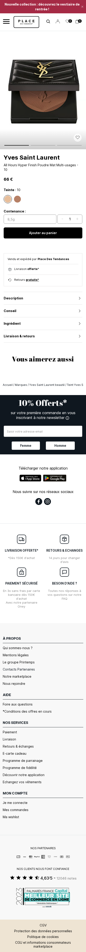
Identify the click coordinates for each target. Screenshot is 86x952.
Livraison (9, 739)
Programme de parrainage (23, 761)
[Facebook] (38, 501)
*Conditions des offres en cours (27, 711)
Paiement (10, 732)
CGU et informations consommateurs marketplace (43, 944)
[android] (55, 478)
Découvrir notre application (23, 775)
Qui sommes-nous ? (18, 648)
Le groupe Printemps (19, 662)
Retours (26, 279)
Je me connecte (15, 803)
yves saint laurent (32, 157)
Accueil (8, 385)
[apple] (30, 478)
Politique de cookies (43, 937)
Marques (21, 385)
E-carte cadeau (14, 753)
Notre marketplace (17, 676)
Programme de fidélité (20, 768)
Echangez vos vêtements (22, 782)
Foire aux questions (18, 704)
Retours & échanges (18, 746)
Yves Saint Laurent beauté (47, 385)
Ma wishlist (11, 817)
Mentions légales (16, 655)
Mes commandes (15, 810)
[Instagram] (47, 501)
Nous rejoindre (14, 683)
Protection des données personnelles (43, 931)
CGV (43, 925)
